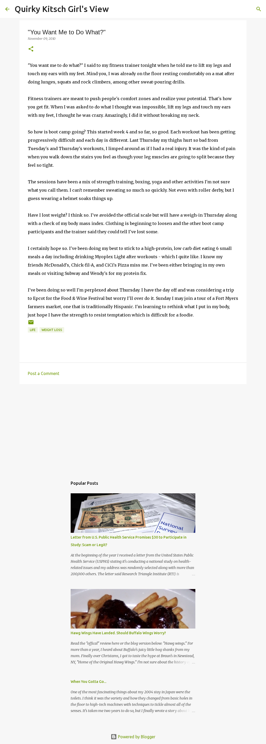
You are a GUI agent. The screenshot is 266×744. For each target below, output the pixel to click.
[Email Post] (31, 324)
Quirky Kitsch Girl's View (62, 9)
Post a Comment (43, 373)
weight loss (52, 330)
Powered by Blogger (136, 736)
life (33, 330)
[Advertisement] (133, 428)
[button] (31, 49)
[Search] (116, 9)
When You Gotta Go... (88, 682)
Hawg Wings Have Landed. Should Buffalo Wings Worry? (118, 633)
